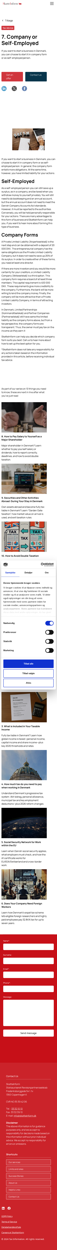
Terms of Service (9, 1221)
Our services (14, 1162)
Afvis (28, 683)
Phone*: (7, 983)
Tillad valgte (28, 673)
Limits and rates (16, 1169)
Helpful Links (14, 1189)
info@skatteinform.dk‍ (25, 1115)
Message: (7, 997)
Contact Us (14, 1196)
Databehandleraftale (11, 1227)
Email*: (6, 969)
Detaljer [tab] (29, 572)
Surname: (7, 955)
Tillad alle (28, 663)
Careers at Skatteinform (12, 1232)
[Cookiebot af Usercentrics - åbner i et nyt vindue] (41, 564)
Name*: (6, 941)
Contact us (36, 74)
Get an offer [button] (9, 76)
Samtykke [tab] (10, 572)
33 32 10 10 (17, 1108)
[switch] (49, 632)
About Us (13, 1182)
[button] (51, 3)
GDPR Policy (7, 1216)
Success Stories (16, 1176)
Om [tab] (47, 572)
